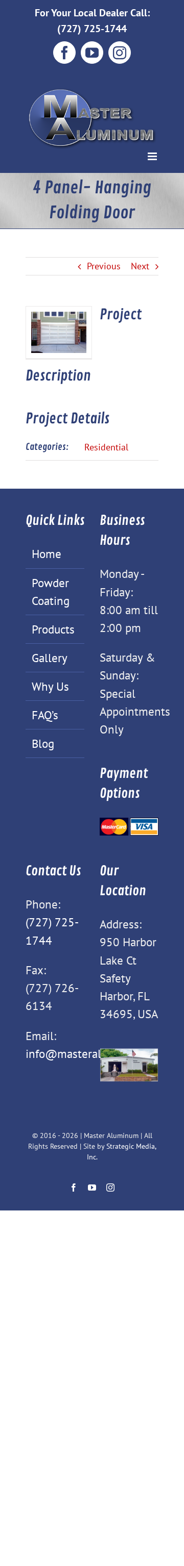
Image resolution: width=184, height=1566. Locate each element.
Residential (106, 447)
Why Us (50, 686)
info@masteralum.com (83, 1053)
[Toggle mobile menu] (153, 156)
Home (46, 553)
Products (53, 629)
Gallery (49, 657)
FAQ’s (45, 714)
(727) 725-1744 (92, 28)
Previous (104, 266)
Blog (43, 743)
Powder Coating (51, 591)
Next (140, 266)
